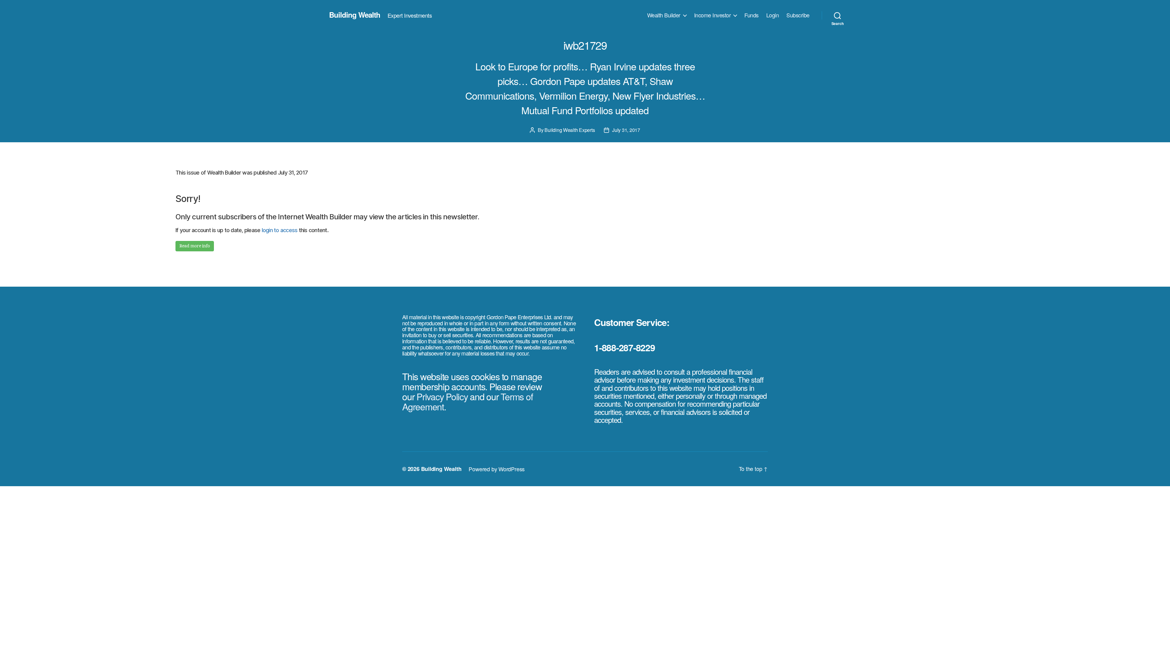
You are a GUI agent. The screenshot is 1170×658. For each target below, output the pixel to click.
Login (772, 15)
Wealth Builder (663, 15)
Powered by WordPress (497, 469)
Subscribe (798, 15)
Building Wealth (354, 14)
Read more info (194, 246)
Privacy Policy (442, 396)
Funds (751, 15)
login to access (280, 230)
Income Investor (712, 15)
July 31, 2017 (626, 129)
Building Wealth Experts (569, 129)
